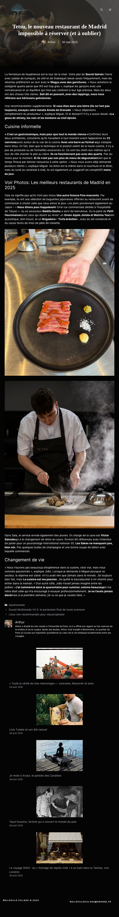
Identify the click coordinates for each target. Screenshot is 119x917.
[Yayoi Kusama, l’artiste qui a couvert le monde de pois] (59, 815)
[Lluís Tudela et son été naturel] (59, 722)
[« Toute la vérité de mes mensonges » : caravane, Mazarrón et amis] (59, 676)
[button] (101, 9)
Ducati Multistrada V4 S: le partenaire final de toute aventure (47, 609)
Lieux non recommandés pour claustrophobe (36, 614)
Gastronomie (17, 605)
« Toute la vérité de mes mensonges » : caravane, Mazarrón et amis (51, 683)
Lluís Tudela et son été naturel (28, 729)
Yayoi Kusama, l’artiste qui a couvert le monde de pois (43, 821)
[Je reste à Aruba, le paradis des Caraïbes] (59, 769)
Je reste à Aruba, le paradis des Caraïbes (35, 775)
